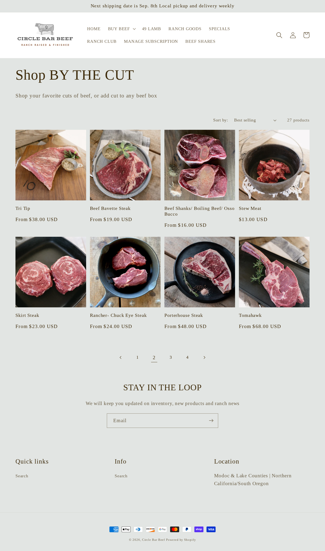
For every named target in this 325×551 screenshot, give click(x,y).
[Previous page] (121, 357)
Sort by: (220, 120)
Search (21, 476)
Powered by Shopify (181, 539)
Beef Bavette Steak (110, 208)
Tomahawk (250, 315)
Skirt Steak (27, 315)
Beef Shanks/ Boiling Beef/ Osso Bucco (199, 211)
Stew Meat (250, 208)
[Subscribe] (211, 420)
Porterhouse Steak (183, 315)
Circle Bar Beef (153, 539)
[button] (121, 28)
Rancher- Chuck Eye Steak (118, 315)
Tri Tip (22, 208)
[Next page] (204, 357)
